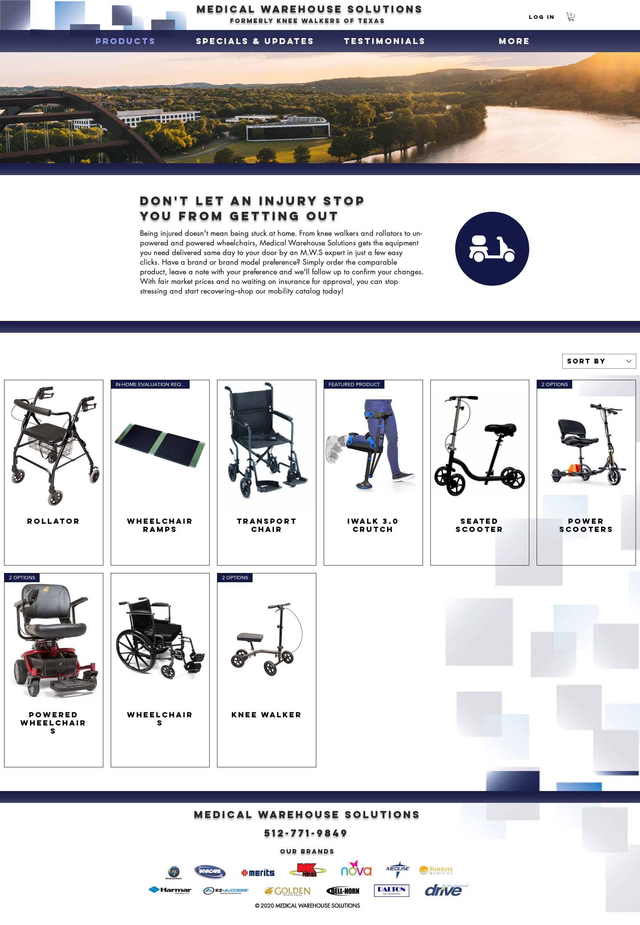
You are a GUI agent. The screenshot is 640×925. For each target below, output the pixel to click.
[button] (571, 17)
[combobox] (599, 361)
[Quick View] (53, 445)
